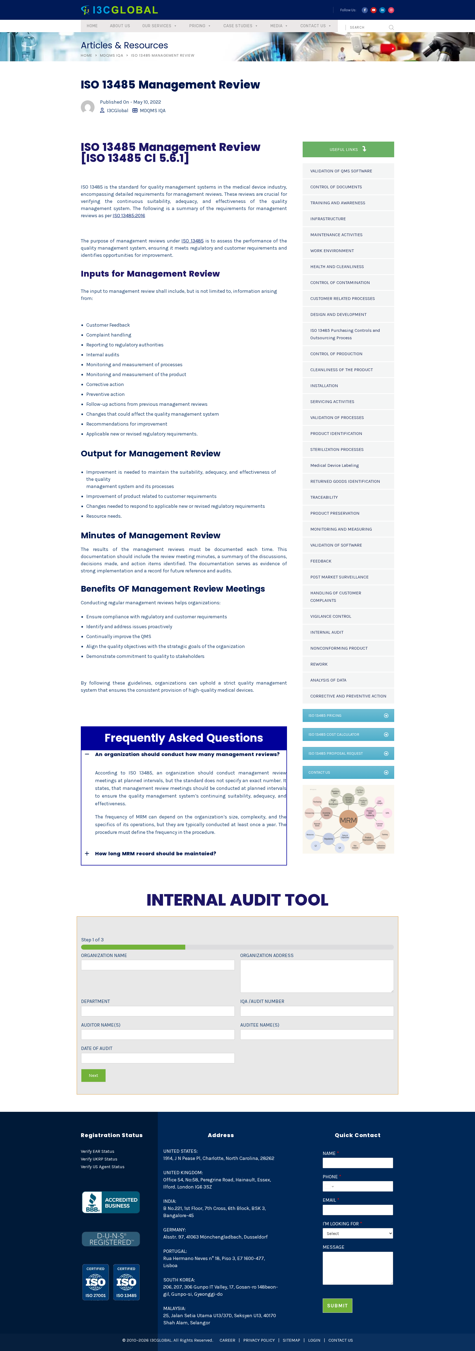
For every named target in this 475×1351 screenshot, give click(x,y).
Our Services (157, 26)
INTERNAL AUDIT (326, 632)
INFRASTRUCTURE (328, 218)
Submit (337, 1306)
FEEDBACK (321, 561)
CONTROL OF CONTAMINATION (340, 282)
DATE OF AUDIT (96, 1048)
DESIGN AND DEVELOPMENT (338, 314)
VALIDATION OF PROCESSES (337, 417)
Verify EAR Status (97, 1151)
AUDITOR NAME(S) (100, 1025)
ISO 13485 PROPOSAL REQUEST (335, 753)
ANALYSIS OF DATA (328, 680)
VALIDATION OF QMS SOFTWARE (341, 170)
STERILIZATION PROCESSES (337, 449)
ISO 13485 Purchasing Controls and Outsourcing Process (345, 334)
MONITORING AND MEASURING (341, 529)
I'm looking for (342, 1224)
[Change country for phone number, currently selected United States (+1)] (329, 1186)
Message (333, 1247)
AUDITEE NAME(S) (259, 1025)
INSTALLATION (324, 385)
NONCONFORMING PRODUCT (339, 648)
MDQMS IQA (111, 55)
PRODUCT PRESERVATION (335, 513)
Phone (332, 1177)
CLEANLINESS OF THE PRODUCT (341, 369)
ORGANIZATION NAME (104, 955)
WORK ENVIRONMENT (332, 250)
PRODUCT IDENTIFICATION (336, 433)
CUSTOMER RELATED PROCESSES (342, 298)
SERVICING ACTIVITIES (332, 401)
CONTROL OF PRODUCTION (336, 353)
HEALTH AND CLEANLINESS (337, 266)
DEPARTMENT (95, 1001)
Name (331, 1153)
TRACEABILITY (324, 497)
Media (276, 26)
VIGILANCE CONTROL (330, 616)
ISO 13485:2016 (129, 216)
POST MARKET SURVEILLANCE (339, 577)
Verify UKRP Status (99, 1159)
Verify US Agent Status (103, 1166)
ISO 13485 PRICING (324, 715)
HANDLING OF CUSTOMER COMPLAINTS (335, 596)
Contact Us (313, 26)
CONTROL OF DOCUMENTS (336, 186)
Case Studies (238, 26)
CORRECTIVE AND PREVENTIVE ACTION (348, 696)
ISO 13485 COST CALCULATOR (333, 734)
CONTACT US (319, 772)
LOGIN (314, 1340)
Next (93, 1075)
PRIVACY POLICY (259, 1340)
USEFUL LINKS (344, 149)
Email (331, 1200)
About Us (120, 26)
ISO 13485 (192, 241)
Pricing (197, 26)
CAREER (227, 1340)
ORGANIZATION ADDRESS (267, 955)
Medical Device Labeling (334, 465)
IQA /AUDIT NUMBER (262, 1001)
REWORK (319, 664)
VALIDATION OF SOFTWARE (336, 545)
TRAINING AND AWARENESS (337, 202)
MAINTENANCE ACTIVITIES (336, 234)
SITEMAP (291, 1340)
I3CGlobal (117, 110)
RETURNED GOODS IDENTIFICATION (345, 481)
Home (92, 26)
